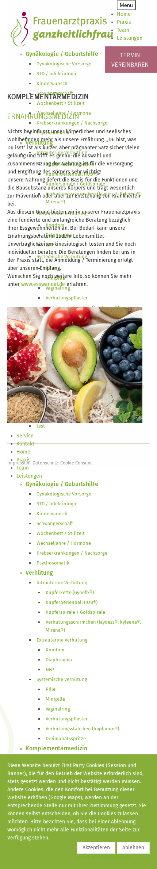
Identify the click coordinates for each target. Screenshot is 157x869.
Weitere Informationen (103, 857)
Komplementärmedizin (48, 96)
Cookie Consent (76, 463)
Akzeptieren (96, 848)
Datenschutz (45, 463)
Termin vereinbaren (130, 59)
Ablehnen (133, 848)
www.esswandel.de (43, 284)
